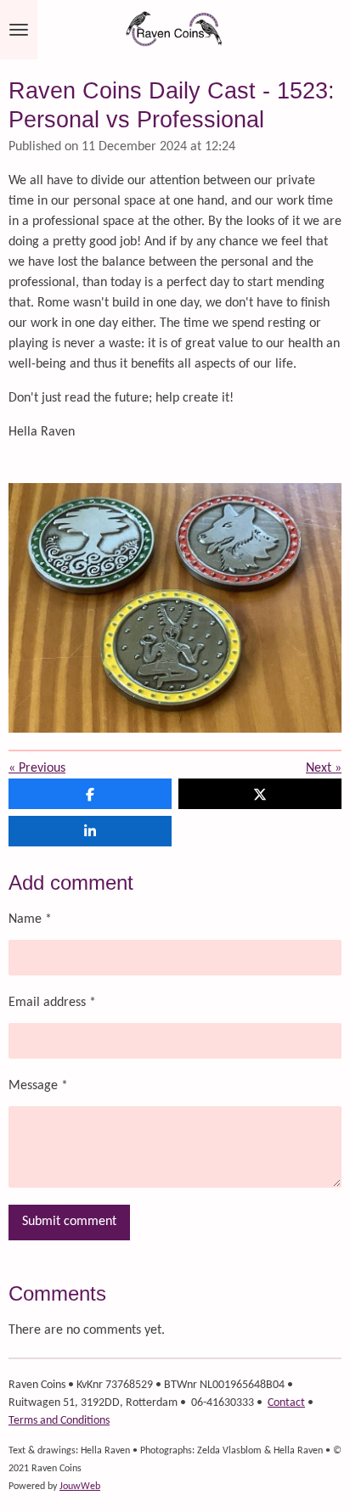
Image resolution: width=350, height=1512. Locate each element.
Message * (38, 1086)
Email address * (52, 1002)
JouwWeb (79, 1486)
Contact (286, 1403)
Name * (30, 919)
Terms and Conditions (59, 1420)
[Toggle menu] (18, 29)
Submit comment (69, 1221)
